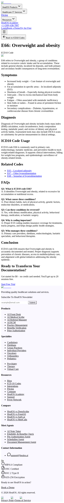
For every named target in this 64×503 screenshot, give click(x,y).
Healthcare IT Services (12, 12)
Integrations (12, 386)
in (3, 460)
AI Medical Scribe (15, 317)
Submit (32, 302)
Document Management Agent (21, 442)
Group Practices (14, 348)
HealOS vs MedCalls (17, 419)
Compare (11, 391)
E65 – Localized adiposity (19, 170)
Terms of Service (23, 500)
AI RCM (11, 322)
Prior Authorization (16, 330)
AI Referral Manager (17, 319)
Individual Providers (16, 350)
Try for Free (25, 28)
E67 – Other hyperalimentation (21, 173)
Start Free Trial (8, 284)
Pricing (4, 15)
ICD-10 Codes (14, 383)
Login (4, 28)
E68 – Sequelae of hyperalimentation (24, 176)
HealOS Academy (9, 22)
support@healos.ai (19, 455)
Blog (9, 380)
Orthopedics (13, 356)
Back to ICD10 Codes (15, 38)
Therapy (11, 366)
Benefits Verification (16, 328)
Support (11, 397)
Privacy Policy (8, 500)
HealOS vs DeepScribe (18, 411)
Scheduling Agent (15, 439)
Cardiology (12, 342)
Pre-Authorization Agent (18, 436)
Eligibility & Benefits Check (20, 434)
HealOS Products (9, 7)
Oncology (12, 353)
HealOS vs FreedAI (16, 414)
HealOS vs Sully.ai (16, 417)
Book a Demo (13, 28)
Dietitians (11, 345)
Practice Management (17, 325)
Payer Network (14, 399)
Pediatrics (11, 358)
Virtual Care (13, 369)
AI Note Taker (14, 431)
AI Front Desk (14, 314)
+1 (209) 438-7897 (10, 25)
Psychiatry (12, 363)
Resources (7, 20)
